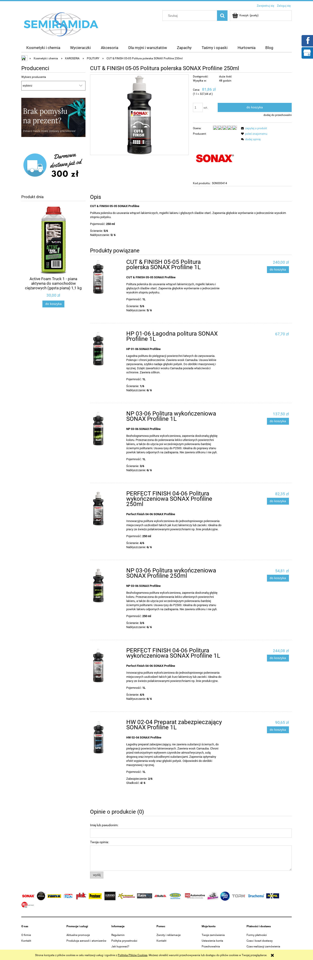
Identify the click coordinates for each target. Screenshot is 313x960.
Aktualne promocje (78, 935)
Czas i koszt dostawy (260, 940)
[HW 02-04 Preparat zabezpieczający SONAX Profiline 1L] (107, 737)
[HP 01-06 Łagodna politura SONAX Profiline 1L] (107, 348)
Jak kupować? (120, 946)
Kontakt (26, 940)
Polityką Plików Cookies (132, 955)
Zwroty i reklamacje (168, 935)
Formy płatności (257, 935)
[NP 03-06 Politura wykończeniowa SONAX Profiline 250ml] (107, 585)
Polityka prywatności (124, 940)
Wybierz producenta (33, 77)
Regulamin (118, 935)
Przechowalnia (211, 946)
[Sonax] (215, 158)
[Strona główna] (61, 24)
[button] (253, 128)
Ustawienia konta (212, 940)
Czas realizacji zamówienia (263, 946)
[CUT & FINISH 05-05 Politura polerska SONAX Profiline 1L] (107, 277)
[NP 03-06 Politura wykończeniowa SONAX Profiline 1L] (107, 428)
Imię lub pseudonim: (104, 825)
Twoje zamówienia (213, 935)
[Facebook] (307, 40)
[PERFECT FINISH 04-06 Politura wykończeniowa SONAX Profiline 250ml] (107, 508)
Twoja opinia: (99, 842)
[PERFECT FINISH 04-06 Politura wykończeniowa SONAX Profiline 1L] (107, 665)
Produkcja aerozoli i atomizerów (86, 940)
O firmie (26, 935)
